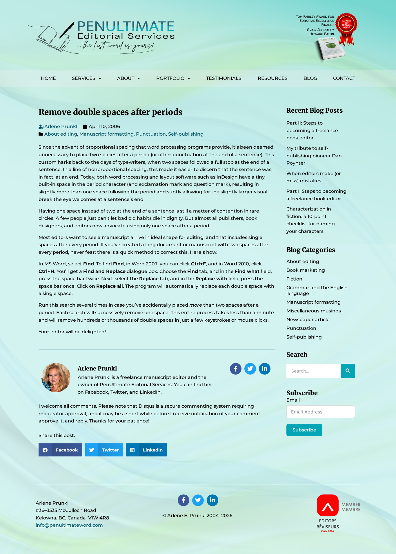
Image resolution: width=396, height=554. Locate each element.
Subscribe (304, 430)
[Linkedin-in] (264, 369)
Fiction (294, 279)
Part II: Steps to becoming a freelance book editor (312, 130)
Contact (344, 78)
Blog (310, 78)
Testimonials (223, 78)
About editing (60, 134)
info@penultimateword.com (69, 525)
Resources (273, 78)
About (125, 78)
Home (48, 78)
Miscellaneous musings (313, 311)
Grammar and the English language (317, 290)
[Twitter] (250, 369)
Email (293, 400)
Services (83, 78)
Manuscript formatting (106, 134)
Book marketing (305, 270)
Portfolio (170, 78)
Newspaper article (308, 319)
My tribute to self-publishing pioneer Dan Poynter (314, 155)
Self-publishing (186, 134)
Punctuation (151, 134)
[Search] (348, 371)
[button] (60, 449)
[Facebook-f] (235, 369)
